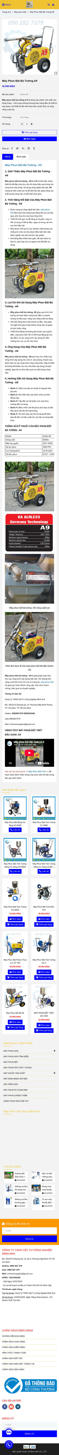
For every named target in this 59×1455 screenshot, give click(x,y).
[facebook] (4, 1406)
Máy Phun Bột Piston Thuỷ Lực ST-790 (15, 961)
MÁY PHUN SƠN (11, 1051)
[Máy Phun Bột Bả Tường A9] (29, 4)
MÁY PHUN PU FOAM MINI (16, 1090)
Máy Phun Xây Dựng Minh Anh (22, 1111)
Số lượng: (6, 124)
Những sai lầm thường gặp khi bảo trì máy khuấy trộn (21, 1201)
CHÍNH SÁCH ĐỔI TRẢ (12, 1358)
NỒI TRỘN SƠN (11, 1084)
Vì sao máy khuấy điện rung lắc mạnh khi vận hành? (48, 1201)
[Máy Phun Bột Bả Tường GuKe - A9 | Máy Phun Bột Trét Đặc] (29, 47)
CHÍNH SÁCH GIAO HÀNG (13, 1342)
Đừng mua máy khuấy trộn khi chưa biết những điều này (48, 1188)
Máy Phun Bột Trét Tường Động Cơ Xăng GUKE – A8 (44, 865)
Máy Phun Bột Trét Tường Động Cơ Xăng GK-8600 (15, 865)
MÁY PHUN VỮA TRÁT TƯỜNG (18, 1067)
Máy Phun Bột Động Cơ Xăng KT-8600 (15, 823)
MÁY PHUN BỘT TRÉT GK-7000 (44, 1014)
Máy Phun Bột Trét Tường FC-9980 (44, 823)
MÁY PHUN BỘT (11, 1062)
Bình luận (21, 157)
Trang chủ (6, 12)
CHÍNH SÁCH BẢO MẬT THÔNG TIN (18, 1364)
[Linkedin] (23, 148)
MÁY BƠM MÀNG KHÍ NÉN (15, 1079)
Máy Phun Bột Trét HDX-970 (44, 908)
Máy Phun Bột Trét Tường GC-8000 (15, 908)
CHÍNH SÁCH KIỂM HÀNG (13, 1347)
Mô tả (7, 157)
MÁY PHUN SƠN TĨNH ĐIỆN (16, 1056)
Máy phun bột (20, 12)
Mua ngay (31, 139)
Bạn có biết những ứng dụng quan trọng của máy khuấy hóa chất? (48, 1175)
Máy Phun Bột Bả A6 (15, 1013)
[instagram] (18, 1406)
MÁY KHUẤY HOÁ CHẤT (14, 1073)
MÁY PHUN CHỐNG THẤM (15, 1095)
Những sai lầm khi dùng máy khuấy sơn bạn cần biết (21, 1188)
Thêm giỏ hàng (30, 132)
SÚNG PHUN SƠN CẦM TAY (16, 1101)
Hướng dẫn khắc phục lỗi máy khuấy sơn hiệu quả (20, 1175)
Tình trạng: (7, 117)
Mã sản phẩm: (8, 94)
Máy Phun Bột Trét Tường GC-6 (44, 961)
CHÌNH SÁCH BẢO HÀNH (13, 1369)
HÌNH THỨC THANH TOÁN (14, 1353)
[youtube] (11, 1406)
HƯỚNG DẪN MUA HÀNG (13, 1336)
